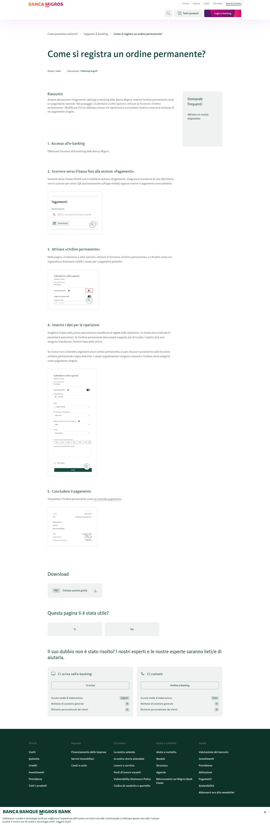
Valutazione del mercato (213, 752)
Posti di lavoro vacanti (127, 772)
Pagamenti (205, 779)
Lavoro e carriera (124, 765)
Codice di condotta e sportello (132, 785)
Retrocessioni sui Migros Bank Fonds (174, 781)
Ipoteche (34, 759)
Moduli (160, 759)
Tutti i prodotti (38, 785)
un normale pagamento (107, 499)
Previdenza (35, 779)
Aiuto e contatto (166, 752)
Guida (206, 3)
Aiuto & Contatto (233, 3)
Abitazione (205, 772)
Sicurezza (162, 765)
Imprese (196, 3)
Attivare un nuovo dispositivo (198, 116)
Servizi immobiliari (82, 759)
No (132, 629)
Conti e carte (79, 765)
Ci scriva (90, 685)
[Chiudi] (265, 812)
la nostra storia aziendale (129, 759)
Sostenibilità (206, 785)
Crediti (33, 765)
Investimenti (36, 772)
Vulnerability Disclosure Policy (132, 779)
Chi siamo (217, 3)
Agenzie (161, 772)
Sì (75, 629)
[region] (135, 816)
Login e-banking (222, 13)
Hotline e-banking (179, 685)
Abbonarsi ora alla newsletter (217, 792)
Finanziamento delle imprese (88, 752)
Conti (32, 752)
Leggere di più (63, 821)
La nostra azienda (124, 752)
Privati (186, 3)
